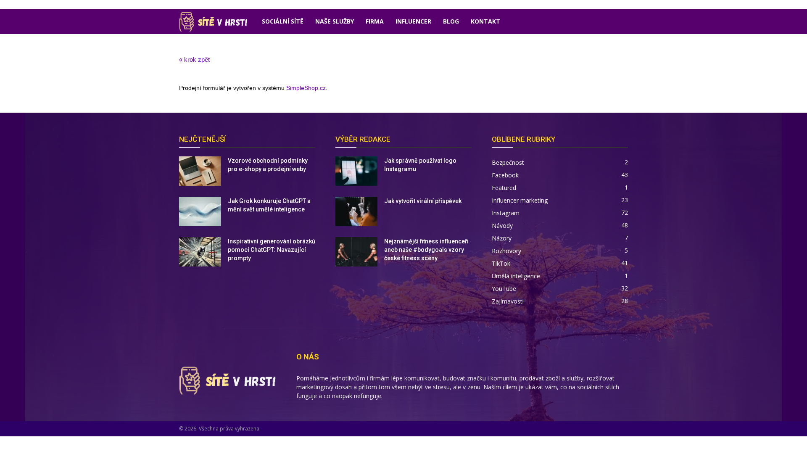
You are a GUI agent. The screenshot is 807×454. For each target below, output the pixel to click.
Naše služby (334, 21)
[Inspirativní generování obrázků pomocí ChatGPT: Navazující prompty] (200, 252)
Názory (502, 238)
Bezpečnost (508, 162)
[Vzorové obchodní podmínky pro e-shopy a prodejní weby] (200, 171)
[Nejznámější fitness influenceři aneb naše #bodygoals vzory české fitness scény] (356, 252)
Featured (504, 188)
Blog (451, 21)
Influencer (413, 21)
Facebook (505, 175)
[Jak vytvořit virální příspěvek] (356, 211)
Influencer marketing (520, 200)
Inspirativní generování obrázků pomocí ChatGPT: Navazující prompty (271, 249)
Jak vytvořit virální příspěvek (423, 201)
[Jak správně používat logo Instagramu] (356, 171)
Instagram (506, 213)
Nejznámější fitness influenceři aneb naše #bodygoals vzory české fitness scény (426, 249)
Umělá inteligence (516, 276)
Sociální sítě (282, 21)
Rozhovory (506, 251)
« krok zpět (194, 59)
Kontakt (485, 21)
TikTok (501, 263)
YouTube (504, 289)
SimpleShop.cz (306, 87)
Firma (375, 21)
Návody (502, 226)
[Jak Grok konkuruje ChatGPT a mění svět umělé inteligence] (200, 211)
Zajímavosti (508, 301)
